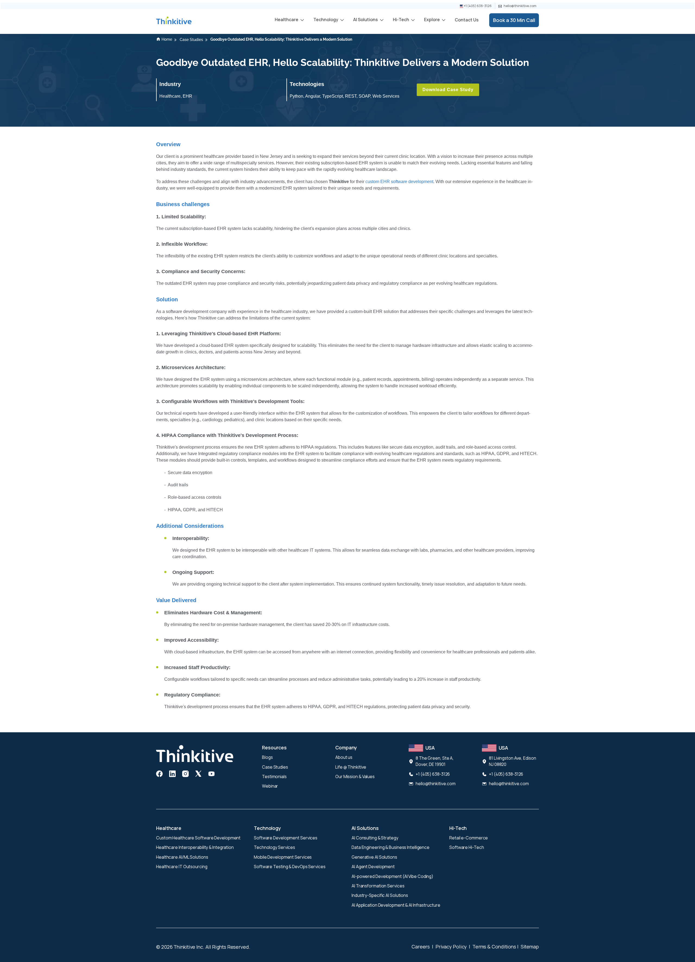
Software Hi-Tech (466, 847)
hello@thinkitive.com (519, 6)
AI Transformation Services (378, 886)
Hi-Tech (401, 20)
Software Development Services (285, 838)
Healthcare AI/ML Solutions (182, 857)
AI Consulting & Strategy (375, 838)
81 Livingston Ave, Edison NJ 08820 (512, 761)
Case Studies (275, 767)
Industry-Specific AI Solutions (380, 895)
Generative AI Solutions (374, 857)
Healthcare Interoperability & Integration (195, 847)
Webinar (270, 786)
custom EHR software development (399, 181)
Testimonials (274, 776)
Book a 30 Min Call (514, 20)
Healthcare (287, 20)
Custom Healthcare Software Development (198, 838)
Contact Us (467, 20)
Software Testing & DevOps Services (290, 867)
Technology (326, 20)
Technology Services (274, 847)
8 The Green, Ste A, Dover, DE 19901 (435, 761)
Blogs (267, 757)
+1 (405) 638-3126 (477, 6)
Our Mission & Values (355, 776)
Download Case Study (447, 89)
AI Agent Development (373, 867)
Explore (432, 20)
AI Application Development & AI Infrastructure (396, 905)
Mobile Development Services (283, 857)
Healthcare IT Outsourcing (181, 867)
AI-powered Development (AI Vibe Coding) (392, 876)
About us (343, 757)
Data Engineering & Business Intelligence (390, 847)
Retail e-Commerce (468, 838)
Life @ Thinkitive (350, 767)
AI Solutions (366, 20)
